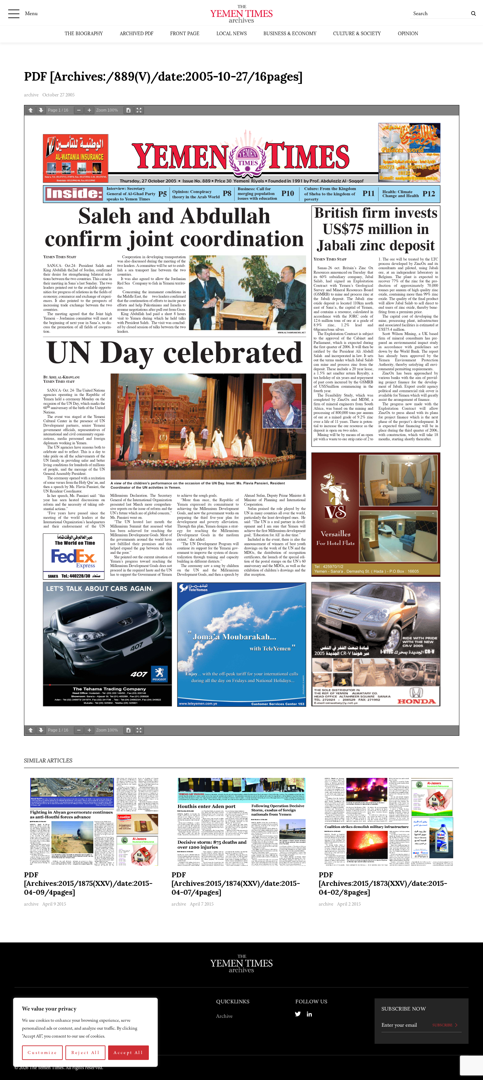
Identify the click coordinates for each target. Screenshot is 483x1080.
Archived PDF (136, 34)
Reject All (85, 1052)
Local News (232, 34)
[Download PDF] (128, 110)
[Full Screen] (139, 110)
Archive (224, 1016)
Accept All (128, 1052)
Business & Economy (290, 34)
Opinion (408, 34)
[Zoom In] (89, 110)
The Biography (84, 34)
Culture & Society (357, 34)
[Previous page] (30, 110)
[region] (85, 1032)
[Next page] (41, 110)
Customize (42, 1052)
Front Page (184, 34)
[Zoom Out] (79, 110)
